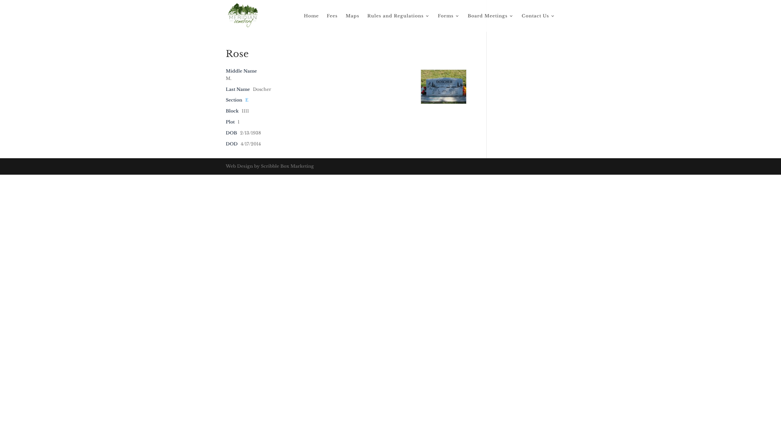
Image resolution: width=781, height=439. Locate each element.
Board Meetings (488, 16)
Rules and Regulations (395, 16)
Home (311, 16)
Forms (446, 16)
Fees (332, 16)
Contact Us (535, 16)
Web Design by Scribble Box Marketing (270, 166)
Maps (352, 16)
